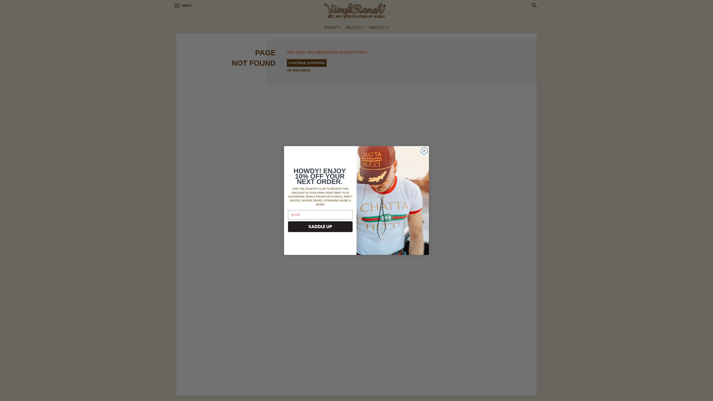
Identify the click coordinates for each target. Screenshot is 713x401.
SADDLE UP (320, 227)
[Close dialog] (424, 151)
